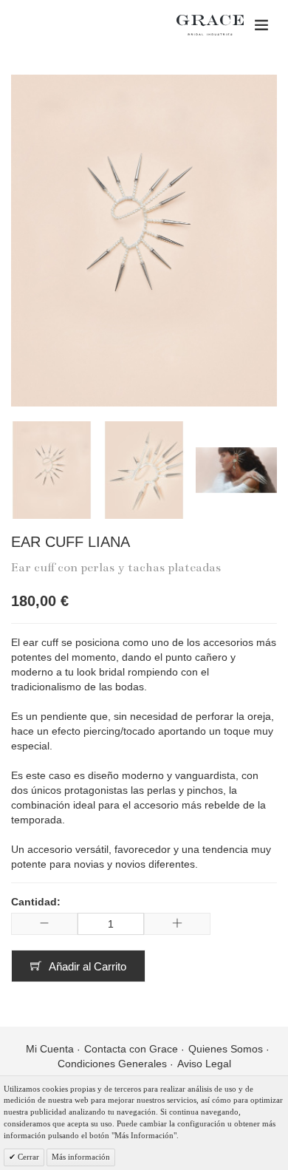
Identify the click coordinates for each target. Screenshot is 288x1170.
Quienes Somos (225, 1049)
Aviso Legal (204, 1063)
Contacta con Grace (131, 1049)
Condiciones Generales (112, 1063)
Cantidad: (36, 902)
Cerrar (27, 1156)
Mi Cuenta (50, 1049)
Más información (81, 1156)
